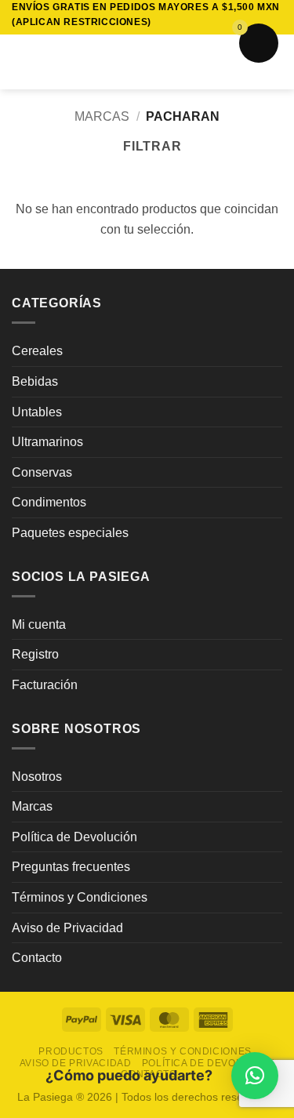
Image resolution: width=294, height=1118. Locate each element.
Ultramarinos (47, 441)
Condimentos (49, 502)
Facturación (45, 684)
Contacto (37, 957)
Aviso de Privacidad (67, 928)
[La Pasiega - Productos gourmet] (147, 61)
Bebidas (35, 381)
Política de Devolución (74, 837)
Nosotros (37, 776)
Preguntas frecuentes (71, 866)
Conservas (42, 472)
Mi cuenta (39, 624)
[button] (21, 62)
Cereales (37, 351)
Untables (37, 412)
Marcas (32, 806)
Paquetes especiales (70, 532)
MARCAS (101, 116)
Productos (70, 1051)
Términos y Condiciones (79, 897)
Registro (35, 654)
